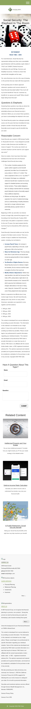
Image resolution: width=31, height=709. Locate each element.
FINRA (8, 689)
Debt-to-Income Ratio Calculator (15, 485)
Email (5, 380)
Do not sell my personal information (16, 680)
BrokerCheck (11, 628)
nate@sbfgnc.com (10, 573)
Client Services (6, 581)
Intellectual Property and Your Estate (15, 444)
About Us (4, 606)
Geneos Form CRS (6, 697)
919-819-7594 (9, 571)
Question (6, 390)
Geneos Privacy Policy (7, 693)
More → (24, 595)
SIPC (11, 689)
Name (6, 370)
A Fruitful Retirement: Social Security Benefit (15, 526)
